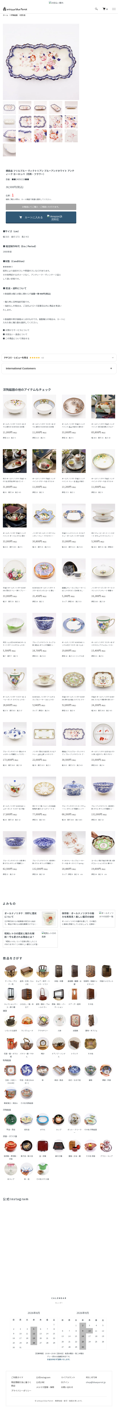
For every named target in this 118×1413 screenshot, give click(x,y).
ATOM (94, 1377)
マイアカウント (68, 1377)
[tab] (10, 107)
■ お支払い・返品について (15, 334)
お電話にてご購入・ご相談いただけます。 (41, 206)
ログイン (65, 1382)
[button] (59, 368)
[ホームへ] (15, 9)
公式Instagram (43, 1377)
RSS (88, 1377)
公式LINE (40, 1382)
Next (75, 62)
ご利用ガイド (17, 1377)
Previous (7, 62)
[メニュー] (113, 9)
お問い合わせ (67, 1387)
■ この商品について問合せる (16, 338)
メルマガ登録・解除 (45, 1387)
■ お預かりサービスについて (16, 330)
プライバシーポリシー (21, 1390)
